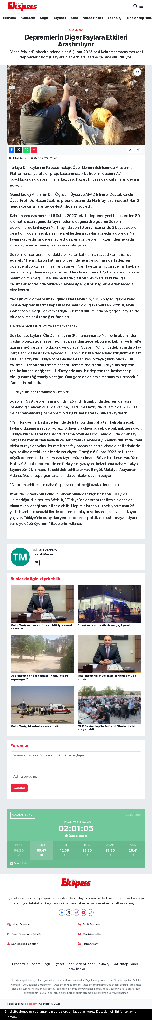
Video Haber (93, 18)
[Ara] (135, 6)
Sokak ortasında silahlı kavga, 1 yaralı (104, 625)
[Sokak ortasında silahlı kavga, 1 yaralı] (110, 603)
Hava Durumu (21, 924)
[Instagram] (76, 912)
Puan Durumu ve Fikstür (27, 934)
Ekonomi (10, 18)
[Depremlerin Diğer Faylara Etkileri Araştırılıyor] (76, 105)
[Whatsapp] (90, 912)
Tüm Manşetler (92, 934)
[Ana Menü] (141, 6)
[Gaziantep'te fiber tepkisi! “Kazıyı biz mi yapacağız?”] (42, 654)
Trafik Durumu (91, 924)
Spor (74, 18)
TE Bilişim (31, 1004)
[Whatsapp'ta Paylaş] (26, 150)
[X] (69, 912)
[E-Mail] (36, 563)
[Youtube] (83, 912)
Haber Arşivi (90, 943)
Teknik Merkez (20, 158)
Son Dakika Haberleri (24, 943)
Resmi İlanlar (76, 969)
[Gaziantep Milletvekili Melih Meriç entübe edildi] (110, 654)
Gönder (19, 788)
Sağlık (44, 18)
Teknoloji (115, 18)
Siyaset (60, 18)
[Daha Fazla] (34, 150)
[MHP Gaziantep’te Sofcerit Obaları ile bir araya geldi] (110, 705)
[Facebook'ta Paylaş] (11, 150)
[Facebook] (62, 912)
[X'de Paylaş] (18, 150)
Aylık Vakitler (21, 863)
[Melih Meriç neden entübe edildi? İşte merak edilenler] (42, 603)
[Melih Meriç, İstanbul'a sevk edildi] (42, 705)
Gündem (28, 18)
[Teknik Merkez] (20, 557)
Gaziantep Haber (125, 964)
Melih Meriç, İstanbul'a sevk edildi (34, 726)
